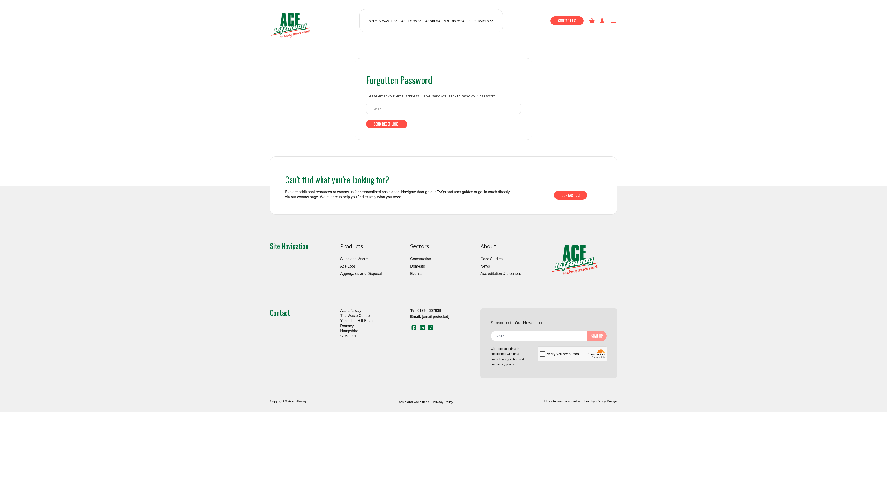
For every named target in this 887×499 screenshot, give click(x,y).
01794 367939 (429, 311)
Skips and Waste (354, 259)
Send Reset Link (386, 124)
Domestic (418, 266)
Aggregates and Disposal (361, 274)
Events (416, 274)
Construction (420, 259)
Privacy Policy (443, 402)
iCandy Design (606, 401)
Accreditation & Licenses (500, 274)
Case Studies (491, 259)
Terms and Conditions (413, 402)
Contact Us (571, 195)
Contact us (567, 21)
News (485, 266)
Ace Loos (348, 266)
